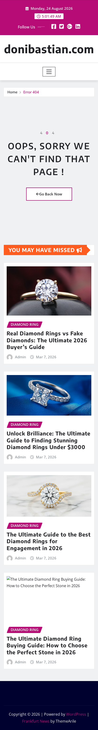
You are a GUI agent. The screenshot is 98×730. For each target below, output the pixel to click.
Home (12, 92)
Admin (20, 356)
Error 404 (31, 92)
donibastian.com (49, 49)
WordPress (76, 714)
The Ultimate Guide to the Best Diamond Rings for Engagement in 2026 (49, 541)
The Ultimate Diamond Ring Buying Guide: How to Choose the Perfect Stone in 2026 (47, 645)
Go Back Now (50, 194)
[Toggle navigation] (49, 71)
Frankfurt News (35, 721)
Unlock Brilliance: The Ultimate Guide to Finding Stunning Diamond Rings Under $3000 (48, 440)
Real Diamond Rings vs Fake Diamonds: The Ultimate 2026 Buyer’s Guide (47, 340)
